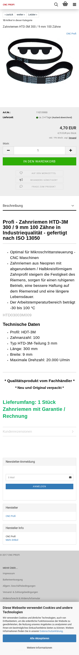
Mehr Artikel (12, 540)
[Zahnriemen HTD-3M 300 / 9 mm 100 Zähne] (39, 59)
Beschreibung (13, 206)
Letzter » (32, 14)
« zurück (9, 14)
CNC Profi (71, 33)
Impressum (9, 573)
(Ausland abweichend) (62, 117)
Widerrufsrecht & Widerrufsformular (21, 598)
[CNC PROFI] (7, 4)
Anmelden (39, 486)
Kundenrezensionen (17, 431)
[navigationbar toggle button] (74, 4)
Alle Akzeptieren (39, 638)
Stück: (6, 143)
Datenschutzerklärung (51, 631)
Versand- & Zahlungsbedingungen (20, 592)
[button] (8, 150)
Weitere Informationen (39, 647)
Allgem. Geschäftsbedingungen (19, 585)
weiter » (21, 14)
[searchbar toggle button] (56, 4)
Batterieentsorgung (13, 579)
